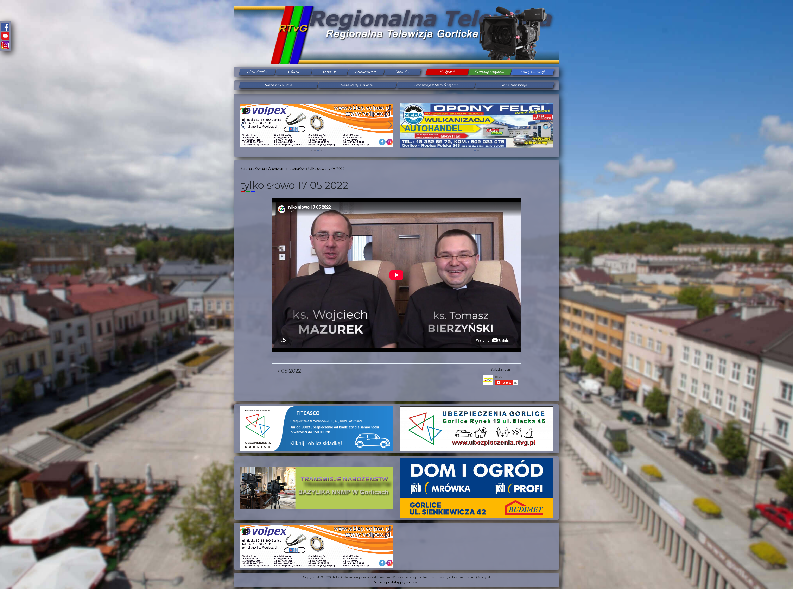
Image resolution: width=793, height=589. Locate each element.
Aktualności (257, 72)
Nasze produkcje (278, 85)
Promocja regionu (489, 72)
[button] (311, 150)
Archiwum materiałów (286, 169)
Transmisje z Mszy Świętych (436, 85)
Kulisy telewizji (532, 72)
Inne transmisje (515, 85)
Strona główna (253, 169)
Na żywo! (447, 72)
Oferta (294, 72)
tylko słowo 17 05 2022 (326, 169)
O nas (328, 72)
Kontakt (402, 72)
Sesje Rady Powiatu (357, 85)
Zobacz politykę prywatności (396, 582)
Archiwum (364, 72)
